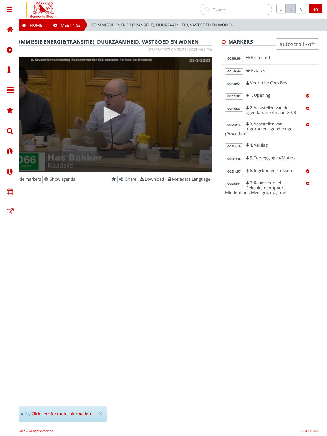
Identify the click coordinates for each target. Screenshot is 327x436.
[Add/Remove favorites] (114, 179)
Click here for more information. (62, 414)
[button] (110, 114)
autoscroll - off (297, 44)
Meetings (69, 25)
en (315, 9)
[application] (110, 114)
